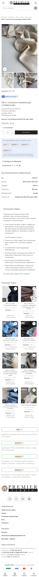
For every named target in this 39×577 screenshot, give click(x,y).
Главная (4, 17)
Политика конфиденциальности (13, 535)
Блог (3, 520)
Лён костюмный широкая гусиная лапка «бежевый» (28, 371)
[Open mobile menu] (3, 3)
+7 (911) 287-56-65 (7, 552)
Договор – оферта (8, 539)
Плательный (29, 409)
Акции (32, 155)
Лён (17, 17)
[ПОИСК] (35, 8)
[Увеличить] (5, 69)
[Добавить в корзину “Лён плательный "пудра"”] (23, 401)
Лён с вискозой (12, 342)
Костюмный (30, 375)
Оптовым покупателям (9, 516)
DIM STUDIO (30, 565)
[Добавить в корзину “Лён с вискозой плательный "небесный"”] (4, 335)
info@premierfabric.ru (13, 557)
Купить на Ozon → (11, 96)
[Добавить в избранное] (15, 288)
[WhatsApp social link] (15, 165)
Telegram (17, 555)
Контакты (4, 523)
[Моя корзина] (36, 3)
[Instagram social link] (10, 499)
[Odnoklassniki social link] (13, 165)
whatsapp (10, 555)
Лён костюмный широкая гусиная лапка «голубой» (10, 406)
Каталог (11, 17)
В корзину (26, 132)
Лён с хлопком (25, 17)
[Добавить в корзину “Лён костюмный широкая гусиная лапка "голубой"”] (4, 401)
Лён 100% (30, 407)
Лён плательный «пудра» (28, 405)
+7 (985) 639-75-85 (20, 552)
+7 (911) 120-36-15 (15, 550)
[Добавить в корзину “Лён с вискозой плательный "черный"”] (23, 335)
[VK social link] (17, 165)
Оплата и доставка (8, 510)
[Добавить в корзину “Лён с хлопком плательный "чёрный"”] (4, 300)
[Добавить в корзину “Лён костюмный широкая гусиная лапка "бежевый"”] (23, 366)
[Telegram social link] (20, 165)
